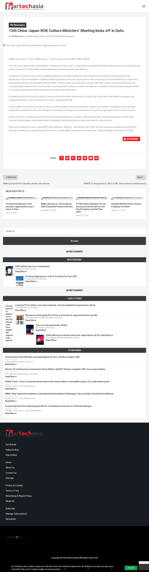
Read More (20, 310)
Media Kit (10, 501)
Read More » (21, 271)
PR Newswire (17, 25)
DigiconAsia (11, 455)
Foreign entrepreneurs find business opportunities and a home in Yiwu (20, 206)
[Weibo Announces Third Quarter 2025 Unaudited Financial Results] (57, 198)
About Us (10, 467)
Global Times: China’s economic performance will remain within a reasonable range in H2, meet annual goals (57, 381)
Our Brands (11, 444)
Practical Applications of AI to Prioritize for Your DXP (51, 276)
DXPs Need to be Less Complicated (32, 266)
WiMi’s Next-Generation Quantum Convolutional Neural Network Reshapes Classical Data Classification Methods (59, 394)
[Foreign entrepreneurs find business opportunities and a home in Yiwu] (22, 198)
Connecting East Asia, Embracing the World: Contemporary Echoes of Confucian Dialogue (48, 406)
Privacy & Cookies (14, 485)
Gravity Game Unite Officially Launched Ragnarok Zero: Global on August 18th (42, 357)
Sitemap (10, 478)
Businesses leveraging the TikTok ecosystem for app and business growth (61, 315)
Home (8, 462)
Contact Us (11, 473)
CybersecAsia (12, 449)
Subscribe (10, 508)
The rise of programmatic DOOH (51, 325)
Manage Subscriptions (16, 513)
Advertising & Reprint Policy (19, 496)
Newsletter (11, 519)
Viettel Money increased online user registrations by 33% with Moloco (79, 335)
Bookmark (132, 139)
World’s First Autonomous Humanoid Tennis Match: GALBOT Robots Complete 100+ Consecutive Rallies (55, 369)
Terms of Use (12, 490)
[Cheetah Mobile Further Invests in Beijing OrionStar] (127, 198)
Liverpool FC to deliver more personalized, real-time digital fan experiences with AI (55, 305)
